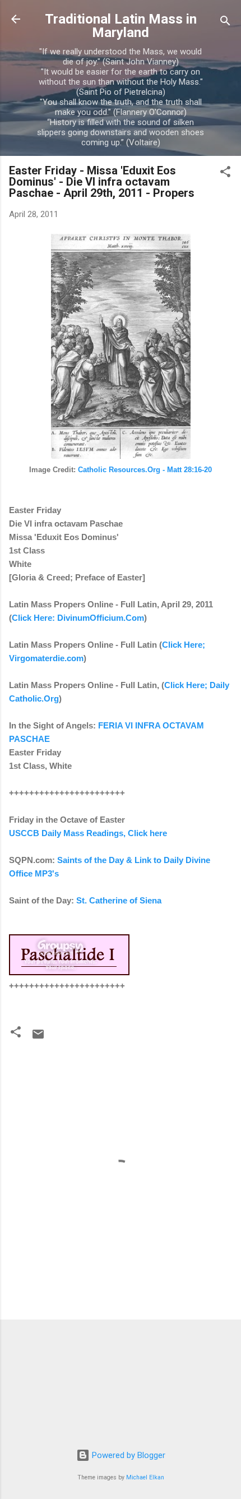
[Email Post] (38, 1038)
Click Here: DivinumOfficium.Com (78, 617)
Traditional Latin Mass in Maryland (121, 25)
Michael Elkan (145, 1477)
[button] (225, 173)
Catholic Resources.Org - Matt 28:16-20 (145, 469)
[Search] (225, 23)
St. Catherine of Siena (118, 900)
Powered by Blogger (127, 1455)
